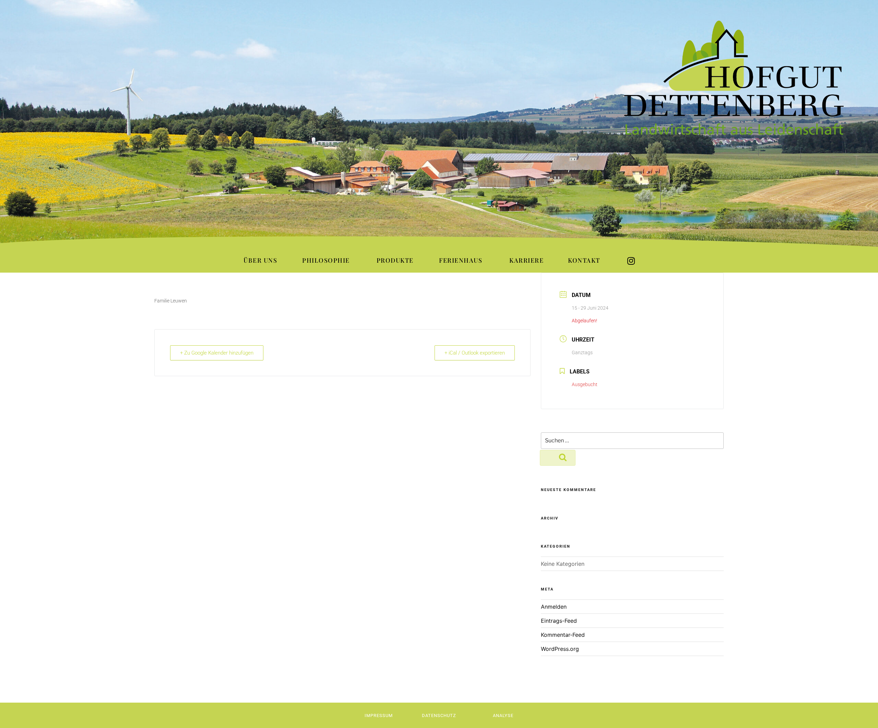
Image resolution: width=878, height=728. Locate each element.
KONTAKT (584, 260)
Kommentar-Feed (563, 634)
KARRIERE (526, 260)
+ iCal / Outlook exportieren (474, 353)
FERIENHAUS (460, 260)
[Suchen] (558, 458)
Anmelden (554, 606)
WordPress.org (560, 648)
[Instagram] (631, 260)
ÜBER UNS (260, 260)
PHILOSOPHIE (326, 260)
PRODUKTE (395, 260)
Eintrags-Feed (559, 620)
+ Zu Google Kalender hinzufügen (216, 353)
